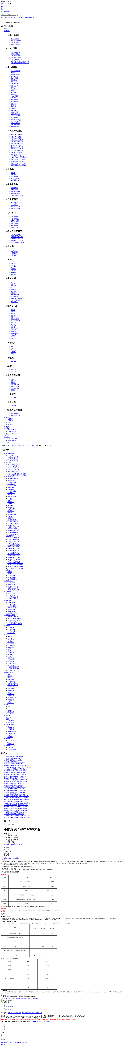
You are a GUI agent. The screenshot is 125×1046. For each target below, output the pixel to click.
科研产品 (7, 31)
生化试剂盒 (17, 17)
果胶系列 (13, 90)
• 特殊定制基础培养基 (14, 590)
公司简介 (7, 417)
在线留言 (10, 424)
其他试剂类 (14, 302)
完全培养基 (14, 203)
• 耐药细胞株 (11, 573)
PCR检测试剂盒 (15, 52)
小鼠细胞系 (14, 255)
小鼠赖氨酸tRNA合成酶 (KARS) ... (14, 756)
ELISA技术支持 (12, 429)
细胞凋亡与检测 (9, 745)
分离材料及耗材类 (16, 300)
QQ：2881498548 (16, 1042)
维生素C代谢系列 (16, 121)
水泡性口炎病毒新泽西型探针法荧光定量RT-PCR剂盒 (22, 998)
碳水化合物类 (15, 296)
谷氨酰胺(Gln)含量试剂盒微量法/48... (15, 772)
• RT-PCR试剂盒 (12, 466)
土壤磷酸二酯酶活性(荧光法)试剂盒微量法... (17, 803)
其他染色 (13, 335)
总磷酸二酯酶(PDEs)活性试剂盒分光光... (16, 808)
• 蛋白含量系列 (11, 485)
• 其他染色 (10, 699)
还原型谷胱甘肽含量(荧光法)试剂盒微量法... (17, 797)
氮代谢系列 (14, 85)
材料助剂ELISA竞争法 (17, 156)
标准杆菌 (13, 269)
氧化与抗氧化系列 (16, 119)
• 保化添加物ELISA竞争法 (15, 563)
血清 (6, 719)
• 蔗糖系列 (10, 518)
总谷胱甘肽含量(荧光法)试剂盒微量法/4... (16, 796)
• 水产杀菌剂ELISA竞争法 (15, 568)
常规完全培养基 (15, 206)
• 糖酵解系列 (11, 507)
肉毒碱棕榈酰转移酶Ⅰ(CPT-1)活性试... (15, 788)
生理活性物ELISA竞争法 (18, 163)
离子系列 (13, 92)
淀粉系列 (13, 87)
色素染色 (13, 322)
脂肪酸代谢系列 (15, 123)
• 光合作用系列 (11, 496)
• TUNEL (10, 737)
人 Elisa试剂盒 (15, 39)
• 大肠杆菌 (10, 645)
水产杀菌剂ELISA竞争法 (18, 165)
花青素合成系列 (15, 115)
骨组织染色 (14, 317)
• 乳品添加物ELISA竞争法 (15, 564)
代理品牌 (7, 435)
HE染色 (13, 313)
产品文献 (10, 433)
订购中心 (7, 437)
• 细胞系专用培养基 (13, 616)
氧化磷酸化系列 (15, 124)
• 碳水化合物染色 (12, 685)
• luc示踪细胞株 (12, 579)
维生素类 (13, 286)
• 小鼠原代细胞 (11, 606)
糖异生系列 (14, 101)
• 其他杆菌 (10, 647)
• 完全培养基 (11, 593)
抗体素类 (13, 284)
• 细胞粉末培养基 (12, 588)
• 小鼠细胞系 (11, 633)
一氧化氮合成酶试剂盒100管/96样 (14, 814)
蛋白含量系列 (15, 78)
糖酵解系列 (14, 99)
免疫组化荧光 (15, 386)
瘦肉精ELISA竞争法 (17, 145)
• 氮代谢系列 (11, 493)
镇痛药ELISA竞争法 (17, 154)
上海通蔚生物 (38, 1013)
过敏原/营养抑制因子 (17, 152)
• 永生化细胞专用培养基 (14, 624)
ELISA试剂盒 (9, 453)
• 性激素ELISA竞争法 (13, 546)
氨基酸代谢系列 (15, 74)
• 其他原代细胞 (11, 613)
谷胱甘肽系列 (15, 83)
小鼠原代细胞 (15, 220)
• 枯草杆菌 (10, 643)
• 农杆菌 (9, 638)
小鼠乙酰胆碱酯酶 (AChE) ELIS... (14, 758)
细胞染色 (13, 315)
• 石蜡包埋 (10, 728)
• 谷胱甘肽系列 (11, 491)
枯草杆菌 (13, 270)
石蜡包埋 (13, 381)
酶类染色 (13, 338)
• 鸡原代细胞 (11, 602)
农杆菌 (13, 265)
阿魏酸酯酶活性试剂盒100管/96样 (14, 783)
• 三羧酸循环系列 (12, 534)
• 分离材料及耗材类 (13, 669)
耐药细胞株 (14, 174)
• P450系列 (10, 480)
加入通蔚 (7, 442)
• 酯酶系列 (10, 505)
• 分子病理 (10, 740)
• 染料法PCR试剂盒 (13, 468)
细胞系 (7, 625)
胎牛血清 (13, 371)
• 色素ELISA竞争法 (13, 541)
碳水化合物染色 (15, 320)
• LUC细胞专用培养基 (14, 618)
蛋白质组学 (25, 1013)
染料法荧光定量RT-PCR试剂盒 (20, 61)
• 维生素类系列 (11, 514)
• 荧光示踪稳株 (11, 577)
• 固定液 (9, 674)
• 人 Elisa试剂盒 (12, 455)
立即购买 (7, 844)
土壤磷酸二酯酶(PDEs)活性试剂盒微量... (16, 806)
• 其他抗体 (10, 713)
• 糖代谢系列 (11, 503)
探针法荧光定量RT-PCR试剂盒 (20, 63)
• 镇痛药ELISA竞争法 (13, 557)
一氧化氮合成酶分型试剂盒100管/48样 (15, 812)
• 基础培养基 (11, 582)
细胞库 (7, 570)
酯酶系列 (13, 98)
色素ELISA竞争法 (16, 138)
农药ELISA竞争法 (16, 136)
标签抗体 (13, 352)
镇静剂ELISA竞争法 (17, 140)
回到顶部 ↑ (4, 1044)
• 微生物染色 (11, 692)
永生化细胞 (14, 176)
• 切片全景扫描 (11, 735)
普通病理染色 (15, 384)
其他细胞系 (14, 254)
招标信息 (31, 1013)
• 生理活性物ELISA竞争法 (15, 566)
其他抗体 (13, 353)
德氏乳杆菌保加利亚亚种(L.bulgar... (14, 762)
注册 (8, 3)
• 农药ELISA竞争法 (13, 539)
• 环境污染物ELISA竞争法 (15, 561)
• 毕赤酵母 (10, 640)
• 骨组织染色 (11, 681)
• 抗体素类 (10, 652)
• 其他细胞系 (11, 631)
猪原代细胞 (14, 225)
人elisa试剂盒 (9, 17)
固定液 (13, 310)
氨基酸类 (13, 293)
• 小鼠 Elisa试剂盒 (12, 459)
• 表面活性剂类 (11, 663)
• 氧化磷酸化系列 (12, 532)
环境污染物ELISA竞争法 (18, 158)
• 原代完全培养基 (12, 599)
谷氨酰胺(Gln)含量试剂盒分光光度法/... (15, 774)
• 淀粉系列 (10, 494)
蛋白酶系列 (14, 76)
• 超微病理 (10, 744)
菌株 (6, 634)
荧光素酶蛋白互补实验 (14, 1013)
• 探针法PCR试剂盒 (13, 469)
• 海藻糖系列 (11, 525)
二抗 (12, 348)
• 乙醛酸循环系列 (12, 521)
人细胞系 (13, 250)
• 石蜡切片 (10, 730)
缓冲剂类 (13, 289)
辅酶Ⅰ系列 (14, 80)
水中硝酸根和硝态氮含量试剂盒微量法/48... (17, 765)
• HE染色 (10, 677)
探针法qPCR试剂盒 (16, 59)
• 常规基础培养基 (12, 586)
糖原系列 (13, 103)
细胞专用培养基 (9, 615)
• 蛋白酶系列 (11, 484)
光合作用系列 (15, 89)
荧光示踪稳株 (15, 178)
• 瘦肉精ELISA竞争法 (13, 548)
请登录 (3, 3)
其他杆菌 (13, 274)
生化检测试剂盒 (15, 71)
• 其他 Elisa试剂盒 (12, 460)
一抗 (12, 346)
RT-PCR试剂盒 (15, 54)
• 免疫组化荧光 (11, 733)
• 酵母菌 (9, 636)
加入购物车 (13, 844)
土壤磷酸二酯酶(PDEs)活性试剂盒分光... (16, 805)
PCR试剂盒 (24, 17)
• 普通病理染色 (11, 731)
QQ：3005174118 (6, 1042)
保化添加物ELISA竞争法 (18, 159)
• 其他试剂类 (11, 670)
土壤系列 (13, 105)
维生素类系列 (15, 106)
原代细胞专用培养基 (17, 238)
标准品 (7, 715)
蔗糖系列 (13, 110)
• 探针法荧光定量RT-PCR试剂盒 (17, 475)
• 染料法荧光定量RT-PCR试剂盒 (17, 473)
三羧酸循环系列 (15, 126)
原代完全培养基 (15, 208)
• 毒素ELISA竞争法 (13, 538)
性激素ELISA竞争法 (17, 143)
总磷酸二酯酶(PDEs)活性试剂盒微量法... (16, 810)
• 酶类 (9, 651)
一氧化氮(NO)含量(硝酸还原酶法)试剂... (16, 780)
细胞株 (13, 173)
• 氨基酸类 (10, 661)
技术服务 (7, 428)
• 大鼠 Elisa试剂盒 (12, 457)
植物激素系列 (15, 112)
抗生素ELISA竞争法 (17, 141)
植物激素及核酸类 (16, 298)
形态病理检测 (9, 724)
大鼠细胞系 (14, 252)
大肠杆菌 (13, 272)
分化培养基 (14, 205)
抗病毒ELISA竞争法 (17, 149)
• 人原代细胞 (11, 604)
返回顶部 (47, 1021)
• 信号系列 (10, 516)
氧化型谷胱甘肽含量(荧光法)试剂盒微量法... (17, 799)
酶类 (12, 282)
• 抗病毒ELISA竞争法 (13, 552)
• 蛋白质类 (10, 660)
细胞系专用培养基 (16, 235)
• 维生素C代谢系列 (13, 529)
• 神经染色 (10, 688)
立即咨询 (24, 1042)
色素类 (13, 287)
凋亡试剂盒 (14, 413)
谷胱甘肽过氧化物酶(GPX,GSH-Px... (15, 776)
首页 (5, 29)
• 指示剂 (9, 701)
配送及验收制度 (12, 438)
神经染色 (13, 324)
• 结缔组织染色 (11, 683)
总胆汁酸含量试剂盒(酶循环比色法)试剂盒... (17, 815)
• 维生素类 (10, 654)
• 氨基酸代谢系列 (12, 482)
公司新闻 (10, 421)
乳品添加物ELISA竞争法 (18, 161)
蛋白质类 (13, 291)
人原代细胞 (14, 218)
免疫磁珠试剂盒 (15, 415)
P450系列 (13, 72)
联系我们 (10, 422)
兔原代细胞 (14, 223)
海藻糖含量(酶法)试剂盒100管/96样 (14, 792)
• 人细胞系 (10, 627)
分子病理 (13, 397)
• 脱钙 (9, 726)
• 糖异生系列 (11, 509)
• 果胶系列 (10, 498)
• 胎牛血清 (10, 722)
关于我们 (10, 419)
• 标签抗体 (10, 712)
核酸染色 (13, 329)
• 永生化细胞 (11, 575)
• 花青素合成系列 (12, 523)
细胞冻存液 (14, 189)
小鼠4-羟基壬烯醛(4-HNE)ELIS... (13, 763)
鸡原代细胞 (14, 216)
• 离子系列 (10, 500)
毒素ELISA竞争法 (16, 134)
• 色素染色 (10, 686)
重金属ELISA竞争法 (17, 147)
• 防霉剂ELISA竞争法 (13, 554)
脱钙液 (13, 311)
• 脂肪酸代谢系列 (12, 530)
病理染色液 (8, 672)
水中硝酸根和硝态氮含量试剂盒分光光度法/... (17, 767)
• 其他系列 (10, 502)
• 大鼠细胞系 (11, 629)
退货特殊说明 (11, 440)
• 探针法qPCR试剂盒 (13, 471)
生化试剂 (7, 649)
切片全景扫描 (15, 388)
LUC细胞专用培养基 (17, 237)
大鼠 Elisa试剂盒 (16, 40)
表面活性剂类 (15, 294)
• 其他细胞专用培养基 (14, 622)
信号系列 (13, 108)
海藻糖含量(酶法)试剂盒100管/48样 (14, 794)
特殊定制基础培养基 (17, 195)
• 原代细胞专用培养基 (14, 620)
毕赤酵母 (13, 267)
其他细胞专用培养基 (17, 240)
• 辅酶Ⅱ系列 (10, 489)
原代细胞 (7, 600)
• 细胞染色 (10, 679)
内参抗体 (13, 350)
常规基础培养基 (15, 191)
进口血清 (13, 369)
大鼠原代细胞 (15, 222)
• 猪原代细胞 (11, 611)
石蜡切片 (13, 383)
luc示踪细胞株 (15, 180)
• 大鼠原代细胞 (11, 607)
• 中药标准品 (11, 717)
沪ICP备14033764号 (37, 1021)
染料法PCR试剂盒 (16, 55)
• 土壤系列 (10, 512)
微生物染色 (14, 328)
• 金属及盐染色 (11, 697)
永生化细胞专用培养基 (17, 242)
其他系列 (13, 94)
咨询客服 (19, 844)
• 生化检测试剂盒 (12, 478)
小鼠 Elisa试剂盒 (16, 42)
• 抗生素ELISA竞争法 (13, 545)
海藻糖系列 (14, 117)
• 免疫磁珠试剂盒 (12, 749)
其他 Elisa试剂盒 (16, 44)
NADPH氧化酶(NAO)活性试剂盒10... (15, 787)
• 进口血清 (10, 721)
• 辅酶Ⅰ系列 (10, 487)
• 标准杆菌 (10, 642)
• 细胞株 (9, 572)
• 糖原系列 (10, 511)
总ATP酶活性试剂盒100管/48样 (13, 801)
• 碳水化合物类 (11, 665)
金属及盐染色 (15, 333)
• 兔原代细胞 (11, 609)
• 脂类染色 (10, 690)
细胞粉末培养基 (15, 193)
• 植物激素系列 (11, 520)
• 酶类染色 (10, 703)
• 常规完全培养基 (12, 597)
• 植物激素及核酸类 (13, 667)
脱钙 (12, 379)
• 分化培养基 (11, 595)
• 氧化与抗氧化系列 (13, 527)
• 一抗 (9, 706)
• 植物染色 (10, 695)
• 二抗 (9, 708)
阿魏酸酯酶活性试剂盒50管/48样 (13, 785)
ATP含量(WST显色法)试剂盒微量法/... (15, 769)
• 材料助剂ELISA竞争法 (14, 559)
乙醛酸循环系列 (15, 114)
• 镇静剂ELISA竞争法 (13, 543)
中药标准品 (14, 361)
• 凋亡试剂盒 (11, 747)
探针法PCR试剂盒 (16, 57)
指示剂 (13, 337)
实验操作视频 (11, 431)
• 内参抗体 (10, 710)
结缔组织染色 (15, 319)
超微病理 (13, 405)
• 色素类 (9, 656)
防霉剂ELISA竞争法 (17, 150)
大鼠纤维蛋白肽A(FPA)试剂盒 (13, 760)
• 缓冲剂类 (10, 658)
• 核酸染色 (10, 694)
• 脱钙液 (9, 676)
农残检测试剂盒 (9, 536)
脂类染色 (13, 326)
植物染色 (13, 331)
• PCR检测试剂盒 (12, 464)
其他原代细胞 (15, 227)
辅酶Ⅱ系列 (14, 81)
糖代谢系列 (14, 96)
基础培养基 (14, 188)
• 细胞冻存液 (11, 584)
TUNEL (13, 390)
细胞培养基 (32, 17)
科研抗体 (7, 704)
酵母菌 (13, 263)
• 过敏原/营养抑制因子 (14, 555)
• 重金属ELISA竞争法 (13, 550)
